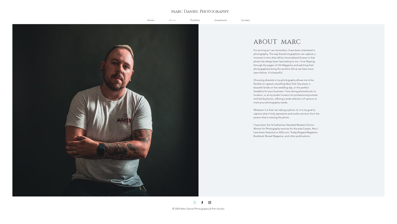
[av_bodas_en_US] (195, 202)
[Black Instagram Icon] (210, 202)
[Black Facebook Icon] (202, 202)
